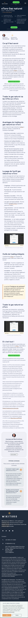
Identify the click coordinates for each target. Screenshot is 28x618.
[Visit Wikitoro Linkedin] (12, 531)
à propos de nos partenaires (11, 587)
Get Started (16, 2)
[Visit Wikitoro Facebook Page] (3, 531)
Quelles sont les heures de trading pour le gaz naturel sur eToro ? (12, 491)
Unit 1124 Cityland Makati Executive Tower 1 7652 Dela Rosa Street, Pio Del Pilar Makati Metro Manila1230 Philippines (14, 549)
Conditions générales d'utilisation (10, 574)
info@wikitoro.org (10, 543)
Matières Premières (10, 10)
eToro (15, 70)
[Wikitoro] (5, 3)
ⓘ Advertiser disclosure (6, 31)
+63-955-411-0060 (10, 540)
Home (2, 10)
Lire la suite (13, 454)
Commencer (14, 27)
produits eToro (13, 203)
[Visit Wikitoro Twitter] (6, 531)
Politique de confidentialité (8, 612)
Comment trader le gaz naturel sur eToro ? (12, 469)
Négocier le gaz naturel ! (14, 81)
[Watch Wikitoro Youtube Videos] (9, 531)
